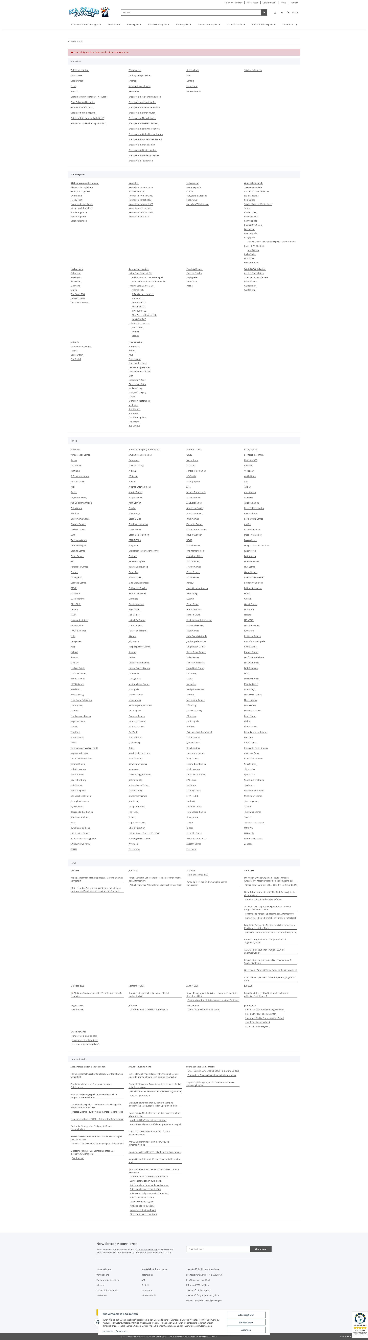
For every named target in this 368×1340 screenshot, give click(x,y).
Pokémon (75, 449)
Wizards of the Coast (196, 838)
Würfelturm (249, 290)
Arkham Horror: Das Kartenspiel (147, 277)
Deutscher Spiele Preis (139, 367)
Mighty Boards (251, 684)
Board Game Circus (80, 518)
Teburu (247, 208)
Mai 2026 (190, 870)
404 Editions (250, 476)
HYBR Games (192, 630)
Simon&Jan (134, 769)
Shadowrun (192, 199)
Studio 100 (134, 801)
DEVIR (189, 540)
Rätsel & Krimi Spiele (254, 245)
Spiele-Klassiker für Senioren (258, 204)
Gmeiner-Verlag (136, 604)
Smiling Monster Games (140, 454)
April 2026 (249, 870)
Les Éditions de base (254, 657)
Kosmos (74, 657)
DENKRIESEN (135, 540)
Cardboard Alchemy (138, 524)
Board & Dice (135, 518)
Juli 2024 (133, 1005)
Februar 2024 (192, 1005)
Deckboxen (137, 327)
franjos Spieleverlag (138, 566)
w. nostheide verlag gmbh (83, 838)
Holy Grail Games (194, 625)
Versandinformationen (139, 86)
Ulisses (189, 827)
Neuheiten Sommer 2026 (141, 187)
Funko (247, 593)
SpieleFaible (77, 785)
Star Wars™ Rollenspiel (197, 204)
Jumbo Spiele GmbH (196, 641)
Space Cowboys (78, 780)
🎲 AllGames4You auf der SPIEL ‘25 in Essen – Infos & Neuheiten (96, 994)
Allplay (247, 486)
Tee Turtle (133, 812)
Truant (189, 822)
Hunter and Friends (138, 630)
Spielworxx (249, 785)
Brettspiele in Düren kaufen (142, 112)
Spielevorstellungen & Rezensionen (88, 1066)
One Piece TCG (139, 302)
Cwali (73, 534)
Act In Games (192, 577)
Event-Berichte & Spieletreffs (200, 1066)
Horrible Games (251, 625)
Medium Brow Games (139, 684)
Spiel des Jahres (78, 216)
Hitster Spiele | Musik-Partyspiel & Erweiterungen (272, 241)
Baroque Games (78, 582)
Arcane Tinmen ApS (195, 492)
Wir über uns (135, 70)
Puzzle (189, 285)
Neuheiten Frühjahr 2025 (141, 204)
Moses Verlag (77, 694)
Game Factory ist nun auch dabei (203, 1009)
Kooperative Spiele (253, 225)
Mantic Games (78, 678)
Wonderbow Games (253, 838)
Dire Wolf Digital (79, 545)
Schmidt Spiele (78, 764)
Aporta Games (135, 492)
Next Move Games (253, 694)
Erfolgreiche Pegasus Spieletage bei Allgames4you (269, 913)
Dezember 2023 (78, 1031)
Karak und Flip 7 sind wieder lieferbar (263, 899)
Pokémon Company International (144, 449)
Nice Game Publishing (81, 700)
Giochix (247, 598)
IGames (132, 636)
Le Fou (132, 657)
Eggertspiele (250, 550)
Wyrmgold (133, 843)
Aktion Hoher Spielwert (82, 187)
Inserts (74, 350)
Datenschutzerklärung (146, 1249)
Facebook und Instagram (257, 1026)
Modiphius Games (195, 689)
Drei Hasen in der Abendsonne (143, 550)
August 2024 (77, 1005)
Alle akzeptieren (246, 1315)
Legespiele (249, 229)
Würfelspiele (250, 285)
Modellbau (191, 281)
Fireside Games (251, 561)
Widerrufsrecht (193, 91)
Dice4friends (250, 540)
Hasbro (247, 614)
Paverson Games (137, 716)
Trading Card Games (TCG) (141, 285)
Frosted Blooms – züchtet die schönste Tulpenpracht (270, 932)
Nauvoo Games (136, 694)
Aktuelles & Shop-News (140, 1066)
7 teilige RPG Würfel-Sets (256, 277)
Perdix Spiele (192, 721)
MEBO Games (77, 684)
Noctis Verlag (250, 700)
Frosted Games (193, 566)
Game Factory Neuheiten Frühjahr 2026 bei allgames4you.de (265, 941)
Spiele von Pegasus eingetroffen (260, 1013)
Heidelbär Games (137, 620)
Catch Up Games (194, 524)
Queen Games (193, 742)
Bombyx (190, 582)
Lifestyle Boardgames (139, 662)
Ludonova (191, 673)
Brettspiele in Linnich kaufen (142, 150)
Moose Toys (249, 689)
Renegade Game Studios (256, 748)
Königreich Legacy (137, 392)
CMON (247, 524)
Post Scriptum (135, 737)
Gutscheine (76, 195)
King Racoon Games (196, 646)
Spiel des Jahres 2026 (198, 874)
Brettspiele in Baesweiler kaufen (144, 107)
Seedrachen (78, 1009)
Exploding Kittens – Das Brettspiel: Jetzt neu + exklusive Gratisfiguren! (266, 994)
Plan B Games (250, 726)
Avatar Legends (193, 187)
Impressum (107, 1331)
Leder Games (192, 657)
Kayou (189, 454)
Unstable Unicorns (80, 302)
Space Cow (249, 774)
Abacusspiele (135, 577)
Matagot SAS (135, 678)
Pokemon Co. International (199, 732)
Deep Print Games (253, 534)
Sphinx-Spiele (135, 780)
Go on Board (192, 604)
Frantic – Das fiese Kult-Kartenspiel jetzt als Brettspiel (213, 1000)
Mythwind (133, 405)
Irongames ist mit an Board (85, 1040)
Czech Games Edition (139, 534)
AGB (188, 75)
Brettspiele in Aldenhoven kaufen (145, 96)
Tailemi (247, 806)
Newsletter (134, 91)
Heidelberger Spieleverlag (198, 620)
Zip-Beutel (76, 359)
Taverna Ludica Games (82, 812)
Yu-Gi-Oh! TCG (139, 319)
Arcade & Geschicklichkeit (256, 191)
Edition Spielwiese (253, 588)
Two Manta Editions (80, 827)
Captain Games (78, 524)
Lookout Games (251, 662)
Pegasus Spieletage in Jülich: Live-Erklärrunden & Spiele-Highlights (268, 961)
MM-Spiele (134, 689)
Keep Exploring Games (139, 646)
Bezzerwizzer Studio (254, 508)
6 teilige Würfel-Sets (254, 273)
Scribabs (190, 465)
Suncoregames (251, 801)
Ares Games (250, 492)
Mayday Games (251, 678)
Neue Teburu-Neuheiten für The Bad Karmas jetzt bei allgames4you (270, 894)
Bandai (132, 508)
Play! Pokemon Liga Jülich (83, 102)
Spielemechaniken (233, 2)
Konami (132, 652)
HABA (73, 614)
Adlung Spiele (193, 481)
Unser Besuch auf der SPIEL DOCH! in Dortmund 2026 (271, 885)
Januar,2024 (250, 1005)
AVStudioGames (194, 502)
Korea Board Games (196, 652)
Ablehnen (246, 1330)
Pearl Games (250, 716)
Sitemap (133, 80)
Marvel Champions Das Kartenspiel (149, 281)
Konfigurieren (246, 1322)
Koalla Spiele (250, 646)
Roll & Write (250, 254)
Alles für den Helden (254, 577)
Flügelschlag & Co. (137, 384)
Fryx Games (249, 566)
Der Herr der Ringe (138, 363)
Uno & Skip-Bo (78, 298)
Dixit (131, 375)
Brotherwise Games (253, 518)
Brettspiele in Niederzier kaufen (144, 155)
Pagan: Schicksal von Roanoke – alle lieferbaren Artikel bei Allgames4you (155, 879)
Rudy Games (192, 758)
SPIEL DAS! (191, 780)
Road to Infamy (251, 753)
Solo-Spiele (249, 199)
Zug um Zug (134, 425)
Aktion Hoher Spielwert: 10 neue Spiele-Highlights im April (269, 979)
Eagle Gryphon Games (197, 588)
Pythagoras (134, 460)
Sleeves (135, 335)
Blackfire (75, 513)
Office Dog (191, 705)
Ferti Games (250, 556)
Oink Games (250, 705)
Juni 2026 (133, 870)
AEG (246, 481)
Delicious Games (79, 540)
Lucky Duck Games (195, 668)
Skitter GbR (249, 769)
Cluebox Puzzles (194, 273)
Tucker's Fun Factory (254, 822)
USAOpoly (249, 833)
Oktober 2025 (77, 985)
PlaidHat (190, 726)
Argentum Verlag (79, 497)
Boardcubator (250, 513)
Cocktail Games (78, 529)
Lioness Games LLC (195, 662)
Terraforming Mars (138, 417)
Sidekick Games (78, 769)
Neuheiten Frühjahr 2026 (141, 195)
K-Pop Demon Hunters (143, 294)
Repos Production (79, 753)
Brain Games (192, 518)
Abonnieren (261, 1249)
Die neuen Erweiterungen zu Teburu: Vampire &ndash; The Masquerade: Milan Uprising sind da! (268, 879)
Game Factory (250, 572)
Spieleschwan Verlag (138, 785)
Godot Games (250, 604)
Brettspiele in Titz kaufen (141, 160)
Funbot (74, 572)
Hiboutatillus (77, 625)
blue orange (134, 513)
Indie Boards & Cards (196, 636)
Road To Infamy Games (82, 758)
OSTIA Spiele (135, 710)
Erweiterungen (251, 262)
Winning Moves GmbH (139, 838)
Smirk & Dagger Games (140, 774)
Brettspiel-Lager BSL (80, 191)
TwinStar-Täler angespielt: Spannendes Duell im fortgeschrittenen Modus (267, 908)
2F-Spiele (133, 476)
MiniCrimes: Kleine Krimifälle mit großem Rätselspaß (271, 918)
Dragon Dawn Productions (256, 545)
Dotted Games (193, 545)
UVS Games (76, 465)
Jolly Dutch (134, 641)
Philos (247, 721)
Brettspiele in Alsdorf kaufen (142, 102)
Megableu (191, 684)
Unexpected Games (80, 833)
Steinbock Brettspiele (81, 796)
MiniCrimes (253, 250)
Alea (188, 486)
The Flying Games (252, 812)
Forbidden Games (79, 566)
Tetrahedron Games (196, 812)
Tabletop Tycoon (194, 806)
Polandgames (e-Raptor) (255, 732)
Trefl (73, 822)
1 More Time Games (196, 470)
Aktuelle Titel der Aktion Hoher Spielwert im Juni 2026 (155, 885)
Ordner (135, 331)
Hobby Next (76, 199)
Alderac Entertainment (140, 486)
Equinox (132, 556)
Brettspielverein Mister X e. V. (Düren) (89, 96)
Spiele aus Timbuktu (254, 780)
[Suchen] (264, 12)
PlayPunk (133, 732)
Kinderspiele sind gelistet (84, 1035)
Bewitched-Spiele (194, 508)
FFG (72, 561)
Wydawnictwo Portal (80, 843)
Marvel (132, 396)
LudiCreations (251, 668)
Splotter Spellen (78, 790)
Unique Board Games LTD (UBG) (144, 833)
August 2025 (192, 985)
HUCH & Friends (78, 630)
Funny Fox (133, 572)
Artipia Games (135, 497)
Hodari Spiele (135, 625)
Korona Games (251, 652)
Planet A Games (194, 449)
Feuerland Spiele (137, 561)
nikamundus (135, 700)
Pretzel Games (193, 737)
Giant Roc (133, 598)
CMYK (73, 588)
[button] (275, 12)
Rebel (131, 748)
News (283, 2)
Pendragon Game (137, 721)
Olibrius (75, 710)
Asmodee (248, 497)
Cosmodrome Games (196, 529)
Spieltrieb (191, 785)
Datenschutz (122, 1331)
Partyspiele (249, 237)
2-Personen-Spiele (253, 187)
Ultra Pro (248, 827)
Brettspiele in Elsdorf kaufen (142, 118)
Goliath (74, 609)
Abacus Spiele (77, 481)
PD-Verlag (191, 716)
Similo (74, 290)
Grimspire (249, 609)
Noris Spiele (77, 705)
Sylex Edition (77, 806)
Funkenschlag (135, 388)
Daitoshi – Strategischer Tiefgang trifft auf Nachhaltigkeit (149, 994)
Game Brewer (193, 572)
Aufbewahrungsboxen (81, 346)
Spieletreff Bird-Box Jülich (83, 112)
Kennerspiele (250, 220)
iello (73, 636)
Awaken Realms (251, 502)
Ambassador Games (80, 454)
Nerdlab (190, 694)
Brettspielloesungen (254, 454)
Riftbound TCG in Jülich (82, 107)
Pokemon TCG (138, 306)
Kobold (74, 652)
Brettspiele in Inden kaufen (142, 144)
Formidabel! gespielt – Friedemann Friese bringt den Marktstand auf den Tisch (269, 926)
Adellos (132, 481)
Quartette (75, 285)
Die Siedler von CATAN (139, 371)
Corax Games (135, 529)
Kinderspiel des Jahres (82, 208)
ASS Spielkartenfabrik (81, 502)
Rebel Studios (193, 748)
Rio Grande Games (195, 753)
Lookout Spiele (78, 668)
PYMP (73, 742)
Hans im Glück (193, 614)
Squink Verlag (135, 790)
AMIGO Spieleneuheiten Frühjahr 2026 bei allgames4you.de (264, 951)
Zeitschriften (77, 354)
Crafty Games (250, 449)
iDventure (249, 630)
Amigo (74, 492)
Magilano (75, 470)
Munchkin (75, 281)
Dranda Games (78, 550)
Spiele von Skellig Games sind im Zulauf (264, 1018)
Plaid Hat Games (136, 726)
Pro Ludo (248, 737)
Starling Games (193, 790)
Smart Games (77, 774)
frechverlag (191, 593)
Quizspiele (249, 258)
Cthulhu (190, 191)
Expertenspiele (251, 195)
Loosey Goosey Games (139, 668)
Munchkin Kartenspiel (139, 400)
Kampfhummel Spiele (254, 641)
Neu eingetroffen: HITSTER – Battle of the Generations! (270, 970)
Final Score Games (137, 593)
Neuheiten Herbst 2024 (140, 208)
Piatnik (74, 726)
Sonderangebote (79, 212)
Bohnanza (75, 273)
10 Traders (249, 470)
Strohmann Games (253, 796)
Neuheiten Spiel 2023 (139, 216)
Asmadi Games (193, 497)
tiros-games (192, 817)
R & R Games (250, 742)
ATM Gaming (135, 502)
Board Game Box (194, 513)
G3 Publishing (77, 598)
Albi (73, 486)
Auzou (74, 460)
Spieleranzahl (269, 2)
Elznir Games (77, 556)
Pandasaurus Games (81, 716)
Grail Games (134, 609)
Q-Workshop (135, 742)
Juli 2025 (248, 985)
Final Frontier (192, 561)
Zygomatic (191, 849)
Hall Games (134, 614)
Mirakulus (75, 689)
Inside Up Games (252, 636)
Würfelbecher (250, 281)
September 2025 (137, 985)
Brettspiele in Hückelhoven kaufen (145, 139)
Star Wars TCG (78, 294)
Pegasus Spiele (78, 721)
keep (73, 646)
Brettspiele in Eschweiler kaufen (144, 128)
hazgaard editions (79, 620)
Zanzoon (248, 843)
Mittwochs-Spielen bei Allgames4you (88, 123)
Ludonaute (134, 673)
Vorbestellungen (136, 191)
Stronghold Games (80, 801)
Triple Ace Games (137, 822)
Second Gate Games (196, 764)
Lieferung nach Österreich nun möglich (149, 1009)
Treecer (248, 817)
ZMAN (74, 849)
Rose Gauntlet (135, 758)
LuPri (246, 673)
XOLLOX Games (193, 843)
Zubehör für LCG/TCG (139, 323)
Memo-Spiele (250, 233)
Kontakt (294, 2)
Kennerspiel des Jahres (82, 204)
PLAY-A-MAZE (250, 460)
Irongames (76, 641)
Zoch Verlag (134, 849)
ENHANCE (75, 593)
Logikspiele (191, 277)
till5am (132, 817)
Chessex (248, 465)
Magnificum (192, 460)
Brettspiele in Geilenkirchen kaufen (146, 134)
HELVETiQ (248, 620)
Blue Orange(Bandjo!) (139, 582)
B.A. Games (76, 508)
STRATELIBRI (192, 796)
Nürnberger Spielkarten (140, 705)
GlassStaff (75, 604)
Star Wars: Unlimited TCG (144, 315)
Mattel (189, 678)
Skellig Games (193, 769)
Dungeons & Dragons (196, 195)
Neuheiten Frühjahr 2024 (141, 212)
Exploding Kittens (137, 380)
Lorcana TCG (138, 298)
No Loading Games (195, 700)
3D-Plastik (191, 476)
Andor (132, 350)
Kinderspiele (250, 212)
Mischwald (76, 277)
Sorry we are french (195, 774)
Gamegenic (76, 577)
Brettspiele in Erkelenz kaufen (143, 123)
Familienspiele (251, 216)
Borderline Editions (253, 582)
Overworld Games (252, 710)
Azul (131, 354)
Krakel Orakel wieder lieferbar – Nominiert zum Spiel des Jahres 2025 (211, 994)
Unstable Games (194, 833)
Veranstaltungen (79, 220)
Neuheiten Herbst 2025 (140, 199)
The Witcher (134, 421)
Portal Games (77, 737)
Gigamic (190, 598)
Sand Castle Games (253, 758)
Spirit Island (134, 409)
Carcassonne (135, 359)
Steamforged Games (254, 790)
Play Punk (75, 732)
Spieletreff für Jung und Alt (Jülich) (87, 118)
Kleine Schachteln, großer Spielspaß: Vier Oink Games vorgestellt (97, 879)
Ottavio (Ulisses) (194, 710)
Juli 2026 (75, 870)
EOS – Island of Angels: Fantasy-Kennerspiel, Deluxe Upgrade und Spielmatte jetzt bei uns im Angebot (96, 889)
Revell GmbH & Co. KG (139, 753)
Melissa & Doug (136, 465)
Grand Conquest (194, 609)
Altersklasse (252, 2)
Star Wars (133, 413)
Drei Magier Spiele (195, 550)
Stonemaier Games (138, 796)
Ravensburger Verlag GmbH (84, 748)
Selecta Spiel (250, 764)
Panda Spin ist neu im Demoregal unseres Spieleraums (206, 883)
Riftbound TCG (139, 310)
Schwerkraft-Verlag (138, 764)
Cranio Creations (252, 529)
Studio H (190, 801)
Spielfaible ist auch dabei (257, 1022)
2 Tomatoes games (80, 476)
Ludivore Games (78, 673)
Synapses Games (137, 806)
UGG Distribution (137, 827)
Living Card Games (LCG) (140, 273)
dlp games (134, 545)
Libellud (75, 662)
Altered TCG (138, 290)
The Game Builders (80, 817)
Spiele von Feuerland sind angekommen (264, 1009)
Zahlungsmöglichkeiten (140, 75)
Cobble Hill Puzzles (138, 588)
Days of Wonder (194, 534)
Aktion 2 (132, 470)
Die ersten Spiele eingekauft (85, 1044)
